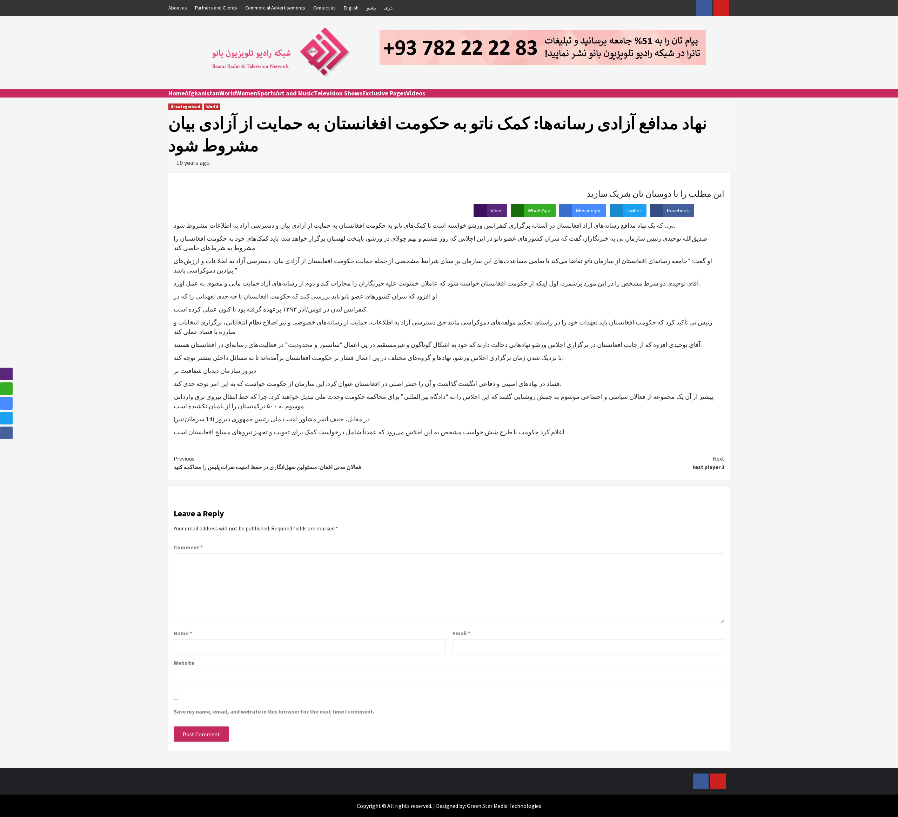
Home (176, 93)
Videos (415, 93)
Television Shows (338, 93)
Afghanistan (202, 93)
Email (461, 633)
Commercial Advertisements (275, 8)
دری (388, 8)
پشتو (371, 8)
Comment (188, 547)
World (227, 93)
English (351, 8)
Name (183, 633)
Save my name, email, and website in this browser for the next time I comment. (274, 711)
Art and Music (295, 93)
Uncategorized (185, 106)
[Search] (725, 99)
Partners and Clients (216, 8)
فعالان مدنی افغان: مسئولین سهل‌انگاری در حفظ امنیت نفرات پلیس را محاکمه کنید (267, 462)
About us (177, 8)
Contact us (324, 8)
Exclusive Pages (384, 93)
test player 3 (708, 462)
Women (246, 93)
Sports (266, 93)
